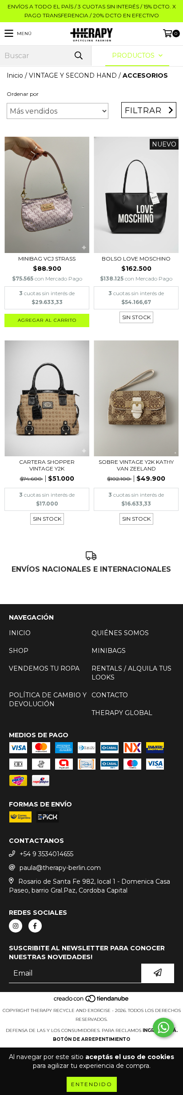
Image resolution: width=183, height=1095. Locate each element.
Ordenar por (23, 94)
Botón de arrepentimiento (91, 1039)
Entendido (91, 1084)
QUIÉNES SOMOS (120, 633)
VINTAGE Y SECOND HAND (73, 75)
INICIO (20, 633)
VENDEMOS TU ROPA (44, 668)
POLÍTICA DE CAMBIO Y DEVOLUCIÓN (48, 699)
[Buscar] (78, 56)
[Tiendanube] (92, 1001)
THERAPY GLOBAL (122, 713)
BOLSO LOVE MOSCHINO (136, 258)
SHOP (18, 651)
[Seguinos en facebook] (35, 926)
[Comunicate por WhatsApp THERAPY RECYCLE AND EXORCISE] (163, 1027)
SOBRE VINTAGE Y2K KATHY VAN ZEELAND (136, 465)
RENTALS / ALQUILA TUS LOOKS (131, 672)
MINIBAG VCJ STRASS (47, 258)
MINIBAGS (109, 651)
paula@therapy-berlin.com (60, 868)
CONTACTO (110, 695)
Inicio (15, 75)
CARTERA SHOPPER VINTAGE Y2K (47, 465)
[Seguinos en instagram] (15, 926)
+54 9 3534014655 (46, 854)
